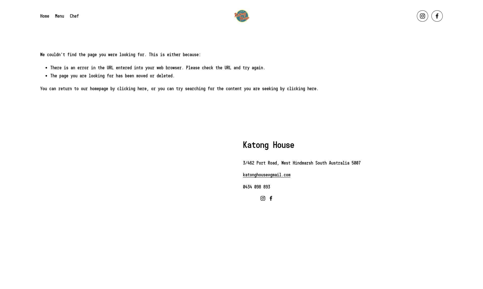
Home (44, 16)
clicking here (132, 88)
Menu (59, 16)
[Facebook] (437, 16)
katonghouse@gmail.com (267, 174)
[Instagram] (422, 16)
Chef (74, 16)
